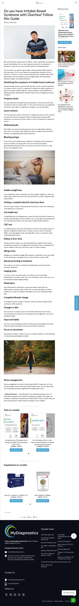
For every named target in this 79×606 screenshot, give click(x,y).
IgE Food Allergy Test (64, 549)
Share (30, 517)
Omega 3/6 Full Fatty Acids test (66, 553)
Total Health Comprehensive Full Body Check (65, 536)
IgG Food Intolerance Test (48, 542)
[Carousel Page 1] (26, 453)
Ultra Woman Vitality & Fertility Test (48, 538)
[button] (76, 303)
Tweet (24, 517)
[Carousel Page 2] (28, 453)
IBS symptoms (47, 70)
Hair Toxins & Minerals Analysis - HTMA (47, 554)
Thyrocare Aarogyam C (64, 541)
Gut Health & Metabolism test (48, 546)
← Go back (7, 512)
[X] (10, 594)
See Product (16, 448)
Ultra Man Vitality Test (47, 535)
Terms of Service (47, 601)
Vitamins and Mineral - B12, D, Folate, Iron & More (66, 558)
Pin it (36, 517)
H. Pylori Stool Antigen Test (49, 562)
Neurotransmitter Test (64, 562)
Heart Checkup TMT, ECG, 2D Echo (65, 545)
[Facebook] (6, 594)
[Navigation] (2, 2)
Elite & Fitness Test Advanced (46, 566)
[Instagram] (15, 594)
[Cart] (76, 2)
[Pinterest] (23, 594)
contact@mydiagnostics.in (16, 552)
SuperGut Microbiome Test (49, 550)
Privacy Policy (69, 601)
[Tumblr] (19, 594)
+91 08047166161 (13, 583)
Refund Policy (59, 601)
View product (65, 42)
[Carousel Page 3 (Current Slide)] (30, 453)
